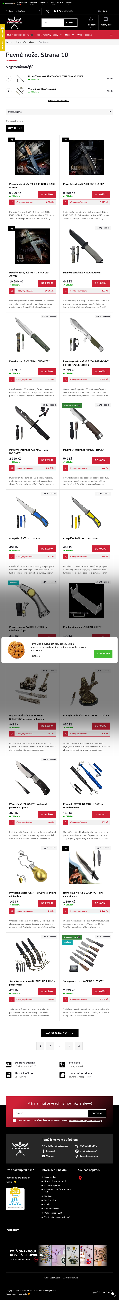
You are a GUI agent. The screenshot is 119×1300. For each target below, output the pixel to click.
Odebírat (97, 1113)
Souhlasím (105, 653)
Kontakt (21, 11)
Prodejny (9, 11)
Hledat (70, 22)
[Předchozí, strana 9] (50, 1046)
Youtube (50, 1156)
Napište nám (50, 1200)
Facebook (50, 1151)
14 (79, 1046)
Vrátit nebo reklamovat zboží (57, 1217)
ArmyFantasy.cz (70, 1277)
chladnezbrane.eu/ (88, 1151)
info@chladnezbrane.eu (57, 1146)
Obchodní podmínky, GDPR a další (57, 1190)
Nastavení (35, 656)
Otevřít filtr (14, 128)
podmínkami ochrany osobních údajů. (85, 1120)
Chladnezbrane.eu (52, 1277)
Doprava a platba (52, 1185)
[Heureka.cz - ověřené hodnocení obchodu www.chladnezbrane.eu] (15, 1198)
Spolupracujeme (51, 1209)
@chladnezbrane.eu (89, 1156)
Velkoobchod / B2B (53, 1213)
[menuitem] (20, 34)
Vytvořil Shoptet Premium (102, 1292)
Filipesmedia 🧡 (23, 1294)
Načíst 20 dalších (57, 1033)
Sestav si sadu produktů (55, 1181)
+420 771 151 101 (88, 1146)
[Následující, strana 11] (69, 1046)
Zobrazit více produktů (58, 101)
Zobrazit (101, 814)
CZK (105, 11)
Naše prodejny (50, 1177)
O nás (47, 1204)
